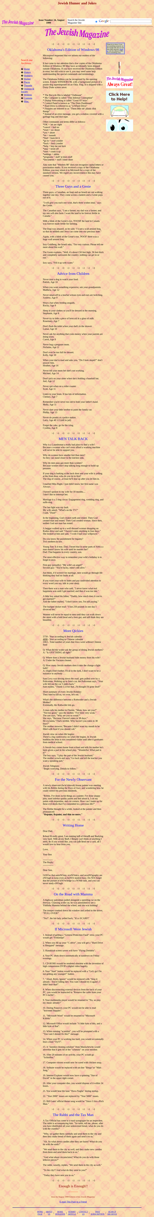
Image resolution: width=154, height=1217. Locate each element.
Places (27, 82)
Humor (27, 79)
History (27, 72)
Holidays (28, 75)
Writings (28, 94)
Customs (28, 98)
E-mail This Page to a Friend (73, 1201)
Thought (28, 85)
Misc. (26, 101)
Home (27, 69)
